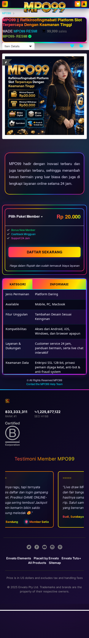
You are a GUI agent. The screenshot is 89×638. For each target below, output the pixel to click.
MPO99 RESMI (25, 31)
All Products (37, 563)
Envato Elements (18, 558)
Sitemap (55, 563)
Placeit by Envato (46, 558)
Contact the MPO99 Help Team (44, 384)
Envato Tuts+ (71, 558)
